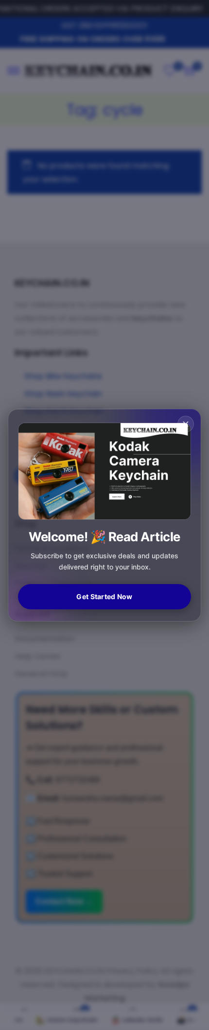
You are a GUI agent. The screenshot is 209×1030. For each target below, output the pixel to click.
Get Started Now (104, 596)
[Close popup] (185, 424)
